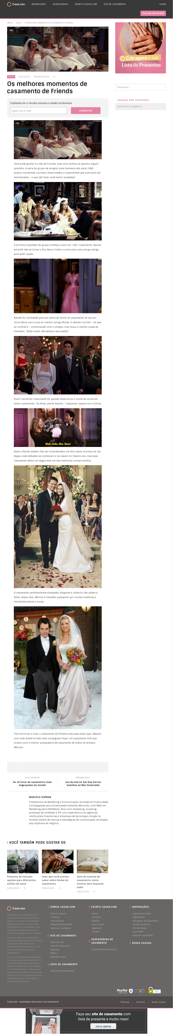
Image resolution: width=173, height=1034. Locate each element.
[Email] (36, 829)
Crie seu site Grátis (153, 13)
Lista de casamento (60, 946)
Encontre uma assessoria (104, 949)
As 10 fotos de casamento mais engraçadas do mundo (32, 781)
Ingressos (97, 928)
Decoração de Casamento (145, 921)
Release (125, 1002)
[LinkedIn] (30, 829)
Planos (54, 953)
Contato (96, 931)
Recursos (55, 949)
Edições (96, 921)
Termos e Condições (61, 928)
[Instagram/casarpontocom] (131, 949)
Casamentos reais (142, 913)
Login (162, 4)
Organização (139, 917)
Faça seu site (57, 942)
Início (10, 23)
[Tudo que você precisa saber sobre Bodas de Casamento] (57, 861)
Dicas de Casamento (143, 935)
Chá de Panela (139, 928)
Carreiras (55, 917)
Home (95, 913)
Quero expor (98, 924)
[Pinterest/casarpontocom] (132, 949)
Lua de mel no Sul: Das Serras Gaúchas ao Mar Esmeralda (83, 781)
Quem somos (159, 1002)
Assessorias (60, 4)
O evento (96, 917)
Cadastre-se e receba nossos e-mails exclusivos (41, 103)
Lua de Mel (138, 931)
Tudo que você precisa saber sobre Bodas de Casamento (55, 880)
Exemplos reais (58, 956)
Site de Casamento (115, 4)
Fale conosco (57, 921)
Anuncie (140, 1002)
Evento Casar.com (86, 4)
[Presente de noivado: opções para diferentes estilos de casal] (23, 861)
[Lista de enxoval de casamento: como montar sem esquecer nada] (92, 861)
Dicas (18, 23)
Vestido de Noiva (141, 924)
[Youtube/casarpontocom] (134, 949)
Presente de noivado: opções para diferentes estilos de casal (21, 880)
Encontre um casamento (63, 971)
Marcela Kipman (42, 76)
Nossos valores (58, 913)
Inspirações (39, 4)
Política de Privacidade (61, 924)
